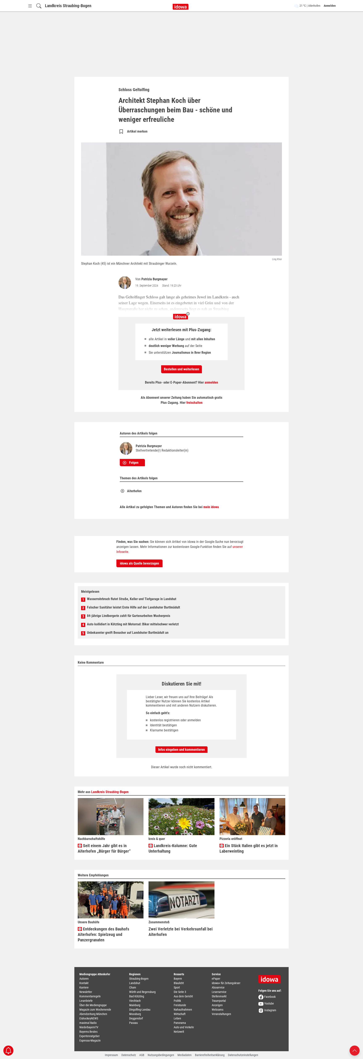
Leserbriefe (86, 1000)
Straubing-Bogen (139, 978)
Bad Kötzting (136, 996)
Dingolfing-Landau (139, 1009)
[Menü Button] (30, 6)
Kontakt (83, 983)
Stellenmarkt (219, 996)
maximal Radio (88, 1022)
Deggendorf (136, 1018)
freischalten (194, 403)
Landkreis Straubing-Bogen (68, 5)
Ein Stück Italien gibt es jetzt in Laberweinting (249, 848)
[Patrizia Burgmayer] (125, 282)
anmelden (211, 382)
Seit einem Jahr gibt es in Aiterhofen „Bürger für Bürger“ (104, 848)
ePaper (216, 978)
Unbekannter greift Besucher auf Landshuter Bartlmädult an (127, 633)
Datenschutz (128, 1055)
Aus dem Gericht (183, 996)
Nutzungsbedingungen (161, 1055)
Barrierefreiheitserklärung (210, 1055)
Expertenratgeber (89, 1036)
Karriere (84, 987)
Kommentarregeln (90, 996)
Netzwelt (179, 1031)
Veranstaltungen (221, 1014)
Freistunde (180, 1005)
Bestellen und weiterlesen (181, 369)
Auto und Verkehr (184, 1027)
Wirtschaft (179, 1014)
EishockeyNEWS (88, 1018)
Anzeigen (217, 1005)
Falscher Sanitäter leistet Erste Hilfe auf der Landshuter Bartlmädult (133, 607)
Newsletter (85, 992)
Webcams (217, 1009)
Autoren (84, 978)
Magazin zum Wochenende (95, 1009)
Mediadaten (185, 1055)
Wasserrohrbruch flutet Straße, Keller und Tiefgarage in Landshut (131, 599)
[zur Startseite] (271, 977)
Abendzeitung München (93, 1014)
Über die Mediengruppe (93, 1005)
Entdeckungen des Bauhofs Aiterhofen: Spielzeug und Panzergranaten (103, 934)
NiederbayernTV (88, 1027)
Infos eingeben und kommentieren (181, 750)
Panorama (180, 1022)
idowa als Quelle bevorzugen (139, 563)
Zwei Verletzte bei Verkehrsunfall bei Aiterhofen (181, 931)
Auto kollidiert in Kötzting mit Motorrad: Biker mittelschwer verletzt (133, 624)
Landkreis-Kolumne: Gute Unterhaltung (173, 848)
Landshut (134, 983)
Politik (177, 1000)
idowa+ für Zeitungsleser (226, 983)
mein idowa (211, 507)
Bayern (178, 978)
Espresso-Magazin (90, 1040)
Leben (177, 1018)
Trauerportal (219, 1000)
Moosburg (135, 1014)
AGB (141, 1055)
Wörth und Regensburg (142, 992)
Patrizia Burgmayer (154, 279)
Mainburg (134, 1005)
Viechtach (135, 1000)
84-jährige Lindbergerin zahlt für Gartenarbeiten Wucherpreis (128, 616)
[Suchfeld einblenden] (39, 6)
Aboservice (218, 987)
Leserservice (219, 992)
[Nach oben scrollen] (355, 1050)
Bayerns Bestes (88, 1031)
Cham (132, 987)
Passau (133, 1022)
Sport (177, 987)
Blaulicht (179, 983)
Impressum (111, 1055)
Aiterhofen (134, 491)
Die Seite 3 (180, 992)
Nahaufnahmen (183, 1009)
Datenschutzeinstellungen (243, 1055)
